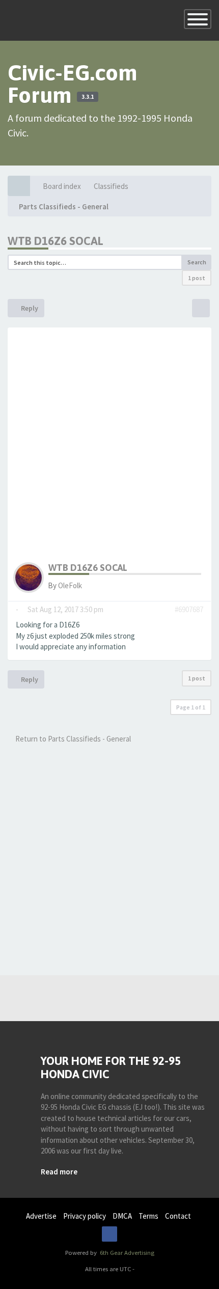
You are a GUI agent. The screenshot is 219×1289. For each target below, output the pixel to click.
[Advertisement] (109, 447)
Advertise (41, 1216)
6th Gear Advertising (126, 1252)
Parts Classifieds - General (63, 206)
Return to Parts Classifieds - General (72, 739)
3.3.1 (87, 97)
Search (196, 262)
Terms (148, 1216)
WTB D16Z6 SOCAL (55, 241)
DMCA (122, 1216)
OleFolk (70, 585)
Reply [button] (28, 308)
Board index (62, 186)
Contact (178, 1216)
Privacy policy (84, 1216)
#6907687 (189, 609)
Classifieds (111, 186)
